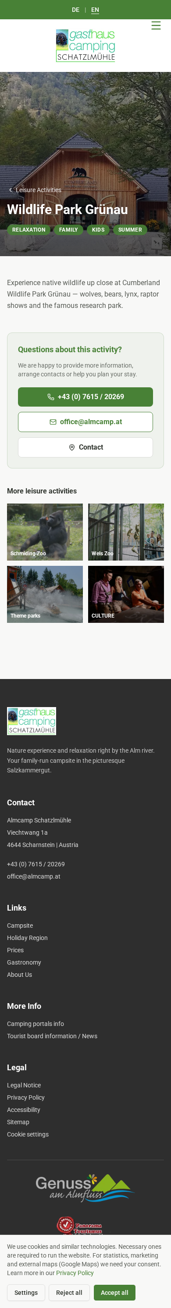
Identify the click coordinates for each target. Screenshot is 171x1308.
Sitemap (18, 1122)
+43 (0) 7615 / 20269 (91, 397)
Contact (91, 447)
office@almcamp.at (91, 422)
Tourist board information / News (52, 1036)
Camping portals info (35, 1023)
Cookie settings (28, 1134)
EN (95, 9)
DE (75, 9)
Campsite (20, 925)
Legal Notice (24, 1085)
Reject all (69, 1292)
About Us (19, 974)
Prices (15, 950)
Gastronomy (24, 962)
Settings (26, 1292)
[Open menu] (156, 25)
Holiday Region (27, 937)
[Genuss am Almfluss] (85, 1188)
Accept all (114, 1292)
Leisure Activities (38, 189)
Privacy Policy (26, 1097)
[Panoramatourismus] (85, 1230)
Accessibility (23, 1109)
